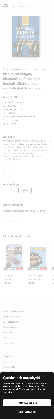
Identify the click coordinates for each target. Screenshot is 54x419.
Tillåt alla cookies (27, 402)
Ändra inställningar (27, 411)
